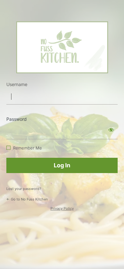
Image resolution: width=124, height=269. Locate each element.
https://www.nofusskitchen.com (62, 47)
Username (16, 84)
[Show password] (111, 129)
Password (16, 119)
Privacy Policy (62, 208)
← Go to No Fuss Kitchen (27, 199)
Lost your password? (23, 188)
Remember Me (27, 147)
